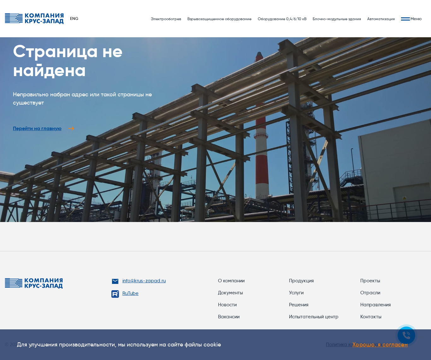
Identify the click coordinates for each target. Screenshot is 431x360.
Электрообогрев (166, 18)
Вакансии (228, 317)
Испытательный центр (314, 317)
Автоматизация (381, 18)
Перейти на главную (37, 128)
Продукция (301, 281)
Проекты (370, 281)
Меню (416, 18)
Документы (230, 293)
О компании (231, 281)
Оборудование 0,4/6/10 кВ (282, 18)
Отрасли (370, 293)
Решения (299, 305)
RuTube (130, 293)
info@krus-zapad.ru (144, 281)
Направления (375, 305)
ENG (74, 18)
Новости (227, 305)
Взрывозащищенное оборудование (219, 18)
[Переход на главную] (34, 18)
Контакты (370, 317)
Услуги (296, 293)
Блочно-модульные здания (337, 18)
